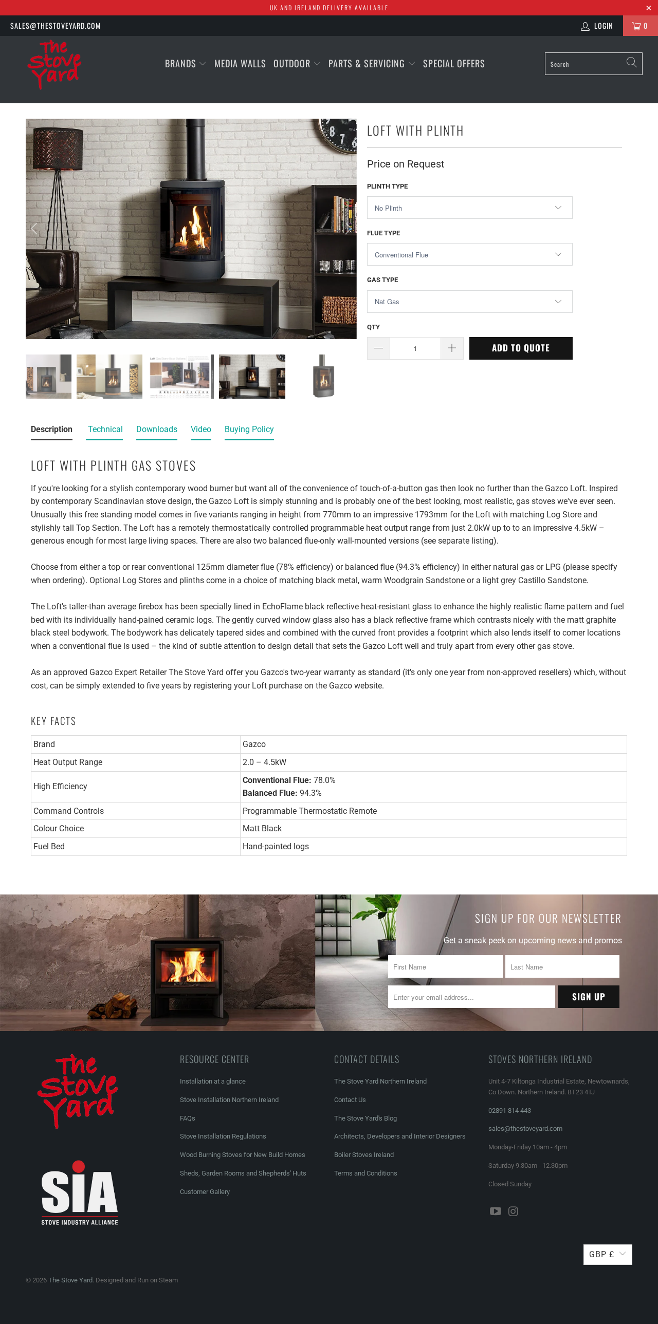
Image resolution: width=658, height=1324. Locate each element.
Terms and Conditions (365, 1173)
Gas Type (382, 280)
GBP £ (601, 1254)
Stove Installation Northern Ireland (229, 1100)
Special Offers (454, 63)
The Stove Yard (70, 1280)
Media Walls (240, 63)
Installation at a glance (213, 1081)
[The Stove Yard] (57, 69)
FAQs (187, 1118)
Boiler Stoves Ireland (364, 1155)
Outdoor (291, 63)
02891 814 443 (509, 1110)
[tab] (51, 431)
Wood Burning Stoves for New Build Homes (242, 1155)
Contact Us (350, 1100)
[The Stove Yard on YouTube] (496, 1212)
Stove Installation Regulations (223, 1136)
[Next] (347, 229)
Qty (373, 327)
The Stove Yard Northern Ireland (380, 1081)
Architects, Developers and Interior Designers (400, 1136)
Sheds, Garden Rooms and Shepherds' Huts (243, 1173)
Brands (180, 63)
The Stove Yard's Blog (365, 1118)
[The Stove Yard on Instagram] (514, 1212)
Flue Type (383, 233)
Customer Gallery (205, 1192)
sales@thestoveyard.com (55, 25)
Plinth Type (387, 186)
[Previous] (35, 229)
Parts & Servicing (368, 63)
